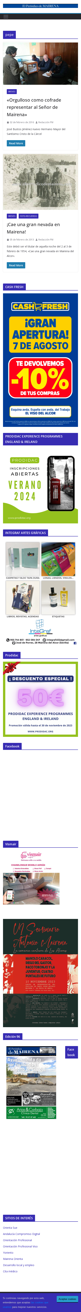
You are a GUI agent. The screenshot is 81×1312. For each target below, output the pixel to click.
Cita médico (10, 1271)
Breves (11, 91)
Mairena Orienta (13, 1259)
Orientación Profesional (17, 1240)
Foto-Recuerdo (28, 216)
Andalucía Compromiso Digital (21, 1234)
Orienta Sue (10, 1227)
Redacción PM (45, 122)
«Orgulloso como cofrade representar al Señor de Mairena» (34, 107)
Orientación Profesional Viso (20, 1246)
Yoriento (8, 1252)
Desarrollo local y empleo (18, 1265)
